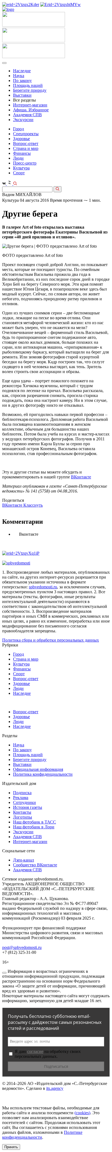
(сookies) (82, 1112)
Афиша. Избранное (31, 110)
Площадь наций (28, 85)
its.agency (54, 1088)
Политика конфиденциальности (43, 774)
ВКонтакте (81, 477)
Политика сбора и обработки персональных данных (50, 640)
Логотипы (22, 817)
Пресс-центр (24, 163)
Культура (21, 168)
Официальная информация (38, 769)
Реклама (20, 797)
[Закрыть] (4, 973)
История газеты (27, 807)
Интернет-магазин (30, 105)
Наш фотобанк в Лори (33, 827)
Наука (18, 75)
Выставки (22, 95)
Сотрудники (24, 802)
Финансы (22, 153)
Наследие (22, 70)
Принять (11, 1147)
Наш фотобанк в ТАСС (34, 822)
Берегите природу (29, 90)
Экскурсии (23, 119)
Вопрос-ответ (25, 143)
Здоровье (21, 138)
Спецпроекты (26, 133)
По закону (22, 80)
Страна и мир (25, 148)
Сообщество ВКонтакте (35, 865)
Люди (18, 158)
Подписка (22, 792)
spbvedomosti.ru (43, 587)
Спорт (19, 173)
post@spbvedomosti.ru (22, 947)
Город (18, 129)
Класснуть (33, 505)
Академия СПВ (27, 114)
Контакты (22, 812)
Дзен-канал (23, 860)
